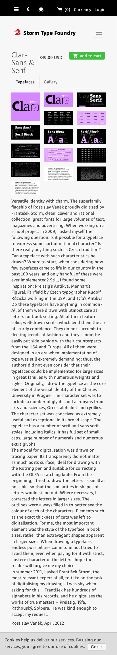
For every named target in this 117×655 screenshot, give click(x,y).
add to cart (87, 56)
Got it (96, 647)
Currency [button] (82, 10)
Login (100, 10)
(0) (63, 9)
